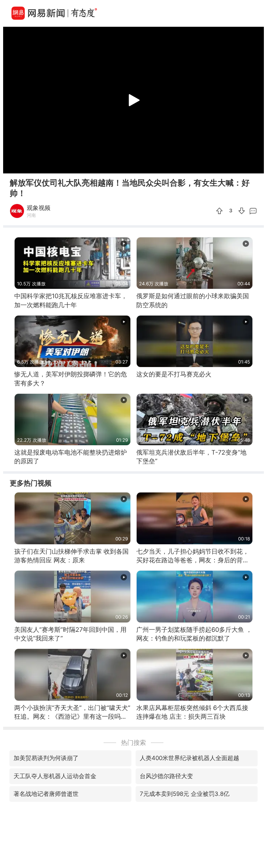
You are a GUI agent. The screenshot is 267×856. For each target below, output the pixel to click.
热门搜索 (133, 742)
